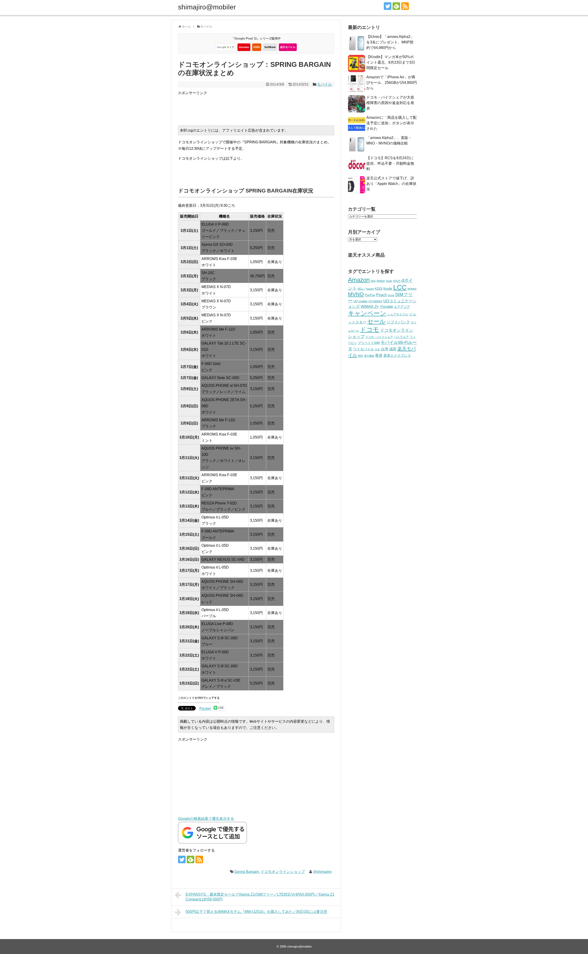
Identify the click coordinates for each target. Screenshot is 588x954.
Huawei (370, 288)
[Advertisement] (261, 106)
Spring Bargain (246, 872)
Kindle (387, 288)
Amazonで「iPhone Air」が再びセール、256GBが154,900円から (391, 82)
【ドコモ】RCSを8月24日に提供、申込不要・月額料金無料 (390, 163)
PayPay (370, 295)
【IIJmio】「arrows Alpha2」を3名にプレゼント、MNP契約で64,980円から (390, 42)
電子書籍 (369, 355)
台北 (377, 349)
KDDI (257, 47)
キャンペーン (367, 313)
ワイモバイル (363, 349)
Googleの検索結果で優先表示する (206, 819)
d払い (361, 288)
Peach (381, 295)
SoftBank (270, 47)
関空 (360, 355)
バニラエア (401, 337)
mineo (411, 288)
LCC (400, 287)
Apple (389, 281)
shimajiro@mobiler (207, 7)
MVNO (356, 294)
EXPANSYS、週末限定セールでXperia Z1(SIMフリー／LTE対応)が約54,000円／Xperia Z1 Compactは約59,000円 (260, 896)
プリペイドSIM (369, 343)
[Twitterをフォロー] (387, 6)
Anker (380, 281)
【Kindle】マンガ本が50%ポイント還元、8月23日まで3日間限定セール (390, 62)
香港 (378, 355)
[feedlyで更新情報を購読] (396, 6)
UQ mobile (360, 301)
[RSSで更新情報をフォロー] (405, 6)
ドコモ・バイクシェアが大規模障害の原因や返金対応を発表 (390, 102)
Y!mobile (386, 307)
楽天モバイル (287, 47)
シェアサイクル (397, 314)
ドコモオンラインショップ (283, 872)
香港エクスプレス (397, 355)
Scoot (391, 295)
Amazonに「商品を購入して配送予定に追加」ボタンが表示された (391, 123)
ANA (373, 281)
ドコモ (369, 329)
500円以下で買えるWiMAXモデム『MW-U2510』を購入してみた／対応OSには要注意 (256, 912)
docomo (244, 47)
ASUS (397, 280)
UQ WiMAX (375, 301)
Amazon (359, 280)
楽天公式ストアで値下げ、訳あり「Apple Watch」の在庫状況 (391, 183)
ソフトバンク (398, 322)
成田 (392, 349)
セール (376, 321)
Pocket (205, 709)
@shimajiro (322, 872)
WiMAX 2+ (370, 306)
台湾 (384, 349)
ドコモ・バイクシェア (379, 337)
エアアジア (402, 307)
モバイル (324, 84)
